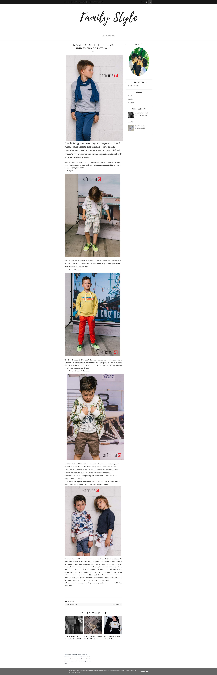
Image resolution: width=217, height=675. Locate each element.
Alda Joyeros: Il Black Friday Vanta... (73, 637)
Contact (82, 2)
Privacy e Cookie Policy (96, 2)
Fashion (72, 601)
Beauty (130, 96)
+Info (143, 671)
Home (66, 2)
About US (131, 122)
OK (147, 671)
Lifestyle (131, 102)
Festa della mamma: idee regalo (112, 637)
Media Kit (74, 2)
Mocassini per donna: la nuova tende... (93, 637)
